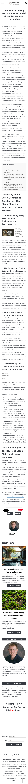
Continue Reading (14, 585)
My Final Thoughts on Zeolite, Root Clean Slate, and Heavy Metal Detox (14, 188)
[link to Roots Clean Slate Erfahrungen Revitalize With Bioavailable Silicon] (14, 600)
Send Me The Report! (14, 744)
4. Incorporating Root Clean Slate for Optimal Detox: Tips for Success (14, 185)
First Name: (5, 736)
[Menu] (2, 3)
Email (10, 514)
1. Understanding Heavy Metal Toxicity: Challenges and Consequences (15, 175)
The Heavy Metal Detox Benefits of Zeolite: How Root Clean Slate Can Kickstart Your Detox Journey (14, 170)
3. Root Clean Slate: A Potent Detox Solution (14, 181)
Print (18, 514)
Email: (6, 740)
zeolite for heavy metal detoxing (15, 497)
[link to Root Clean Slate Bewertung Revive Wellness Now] (14, 556)
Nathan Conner (14, 534)
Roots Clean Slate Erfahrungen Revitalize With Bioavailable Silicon (14, 615)
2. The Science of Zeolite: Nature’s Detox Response (15, 178)
